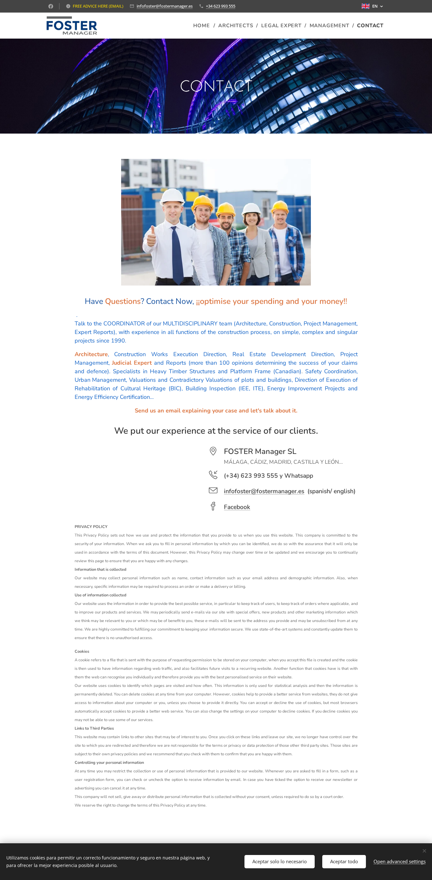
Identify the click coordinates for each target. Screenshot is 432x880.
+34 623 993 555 (220, 6)
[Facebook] (51, 6)
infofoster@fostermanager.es (165, 6)
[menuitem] (203, 26)
